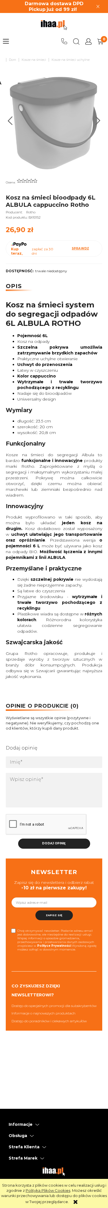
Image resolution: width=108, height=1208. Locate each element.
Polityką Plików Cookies (48, 1190)
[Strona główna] (54, 25)
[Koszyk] (100, 41)
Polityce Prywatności (54, 946)
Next (98, 120)
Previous (10, 120)
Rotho (30, 212)
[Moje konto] (88, 41)
